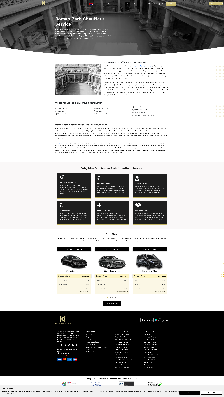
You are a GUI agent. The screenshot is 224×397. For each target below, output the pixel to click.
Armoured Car (149, 367)
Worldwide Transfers (122, 367)
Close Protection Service (123, 360)
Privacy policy (90, 344)
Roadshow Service (121, 347)
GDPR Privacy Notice (93, 352)
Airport (120, 4)
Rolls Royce (148, 352)
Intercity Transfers (121, 349)
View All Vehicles (112, 303)
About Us (102, 4)
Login (162, 4)
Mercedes (147, 334)
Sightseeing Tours (121, 362)
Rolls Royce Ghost (150, 357)
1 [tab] (107, 297)
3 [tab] (112, 297)
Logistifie (70, 355)
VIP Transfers (119, 355)
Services (111, 4)
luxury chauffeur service (143, 66)
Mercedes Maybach (150, 344)
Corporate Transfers (122, 344)
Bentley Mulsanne (150, 365)
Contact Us (152, 4)
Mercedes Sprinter (150, 347)
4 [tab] (115, 297)
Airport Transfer (120, 337)
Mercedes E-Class (64, 143)
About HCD (90, 334)
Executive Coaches (150, 349)
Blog (143, 4)
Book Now (171, 4)
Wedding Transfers (121, 365)
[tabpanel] (74, 271)
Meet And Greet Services (123, 339)
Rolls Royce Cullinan (151, 355)
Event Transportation (122, 334)
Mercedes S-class (150, 339)
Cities (128, 4)
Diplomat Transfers (121, 352)
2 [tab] (110, 297)
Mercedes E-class (150, 337)
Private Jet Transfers (122, 342)
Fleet (136, 4)
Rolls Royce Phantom (151, 360)
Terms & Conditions (92, 342)
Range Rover (148, 362)
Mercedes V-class (150, 342)
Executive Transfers (121, 357)
